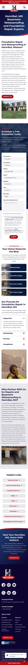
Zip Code (6, 193)
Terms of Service (16, 213)
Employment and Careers (13, 516)
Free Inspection (14, 663)
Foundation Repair (7, 620)
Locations (18, 631)
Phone (5, 169)
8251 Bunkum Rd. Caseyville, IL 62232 (13, 602)
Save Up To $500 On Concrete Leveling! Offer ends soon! (14, 2)
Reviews (17, 620)
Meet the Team (13, 480)
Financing (13, 511)
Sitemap (4, 652)
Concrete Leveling (7, 627)
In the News (18, 624)
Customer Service (13, 490)
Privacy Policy (7, 213)
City (4, 187)
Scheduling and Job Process (13, 521)
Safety (13, 496)
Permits (6, 339)
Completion (8, 344)
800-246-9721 (7, 609)
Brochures (13, 506)
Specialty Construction (5, 630)
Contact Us (7, 96)
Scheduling (7, 333)
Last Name (7, 162)
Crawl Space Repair (7, 624)
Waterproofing (6, 622)
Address (6, 181)
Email (5, 175)
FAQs (13, 501)
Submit (13, 237)
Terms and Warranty (13, 485)
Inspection (7, 318)
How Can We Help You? (10, 200)
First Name (7, 156)
